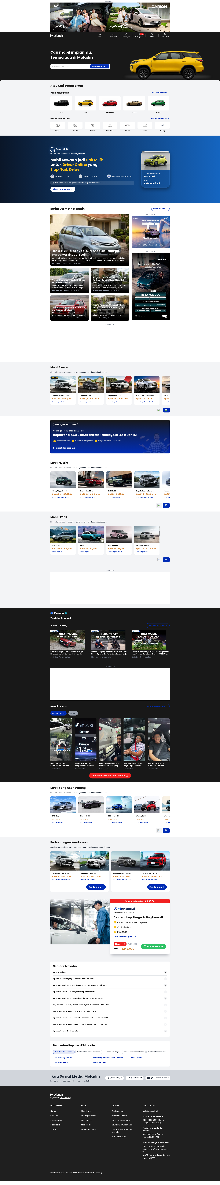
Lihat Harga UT (85, 552)
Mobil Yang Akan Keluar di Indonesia (108, 1058)
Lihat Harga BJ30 (114, 497)
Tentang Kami (118, 1111)
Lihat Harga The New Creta (122, 879)
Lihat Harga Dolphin (115, 552)
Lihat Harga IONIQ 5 (143, 552)
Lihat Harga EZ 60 (86, 822)
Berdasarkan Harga (112, 1052)
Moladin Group (65, 1098)
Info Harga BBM (119, 1136)
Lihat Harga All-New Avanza (62, 402)
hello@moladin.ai (150, 1111)
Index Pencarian (88, 1129)
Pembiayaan (56, 1120)
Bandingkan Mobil (89, 1115)
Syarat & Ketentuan (121, 1120)
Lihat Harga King (57, 822)
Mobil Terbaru (137, 1058)
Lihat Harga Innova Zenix (144, 497)
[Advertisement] (110, 342)
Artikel (53, 1129)
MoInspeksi (55, 1125)
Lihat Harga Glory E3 (115, 822)
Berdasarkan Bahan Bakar (134, 1052)
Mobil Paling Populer (63, 1058)
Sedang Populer (58, 713)
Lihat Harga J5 (57, 552)
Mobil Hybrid (86, 1120)
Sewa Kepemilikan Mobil (122, 1125)
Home (53, 1111)
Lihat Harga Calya (86, 402)
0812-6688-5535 (150, 1120)
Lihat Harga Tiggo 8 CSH (60, 497)
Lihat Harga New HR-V (87, 497)
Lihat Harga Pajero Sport (144, 402)
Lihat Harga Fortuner (115, 402)
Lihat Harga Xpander (88, 879)
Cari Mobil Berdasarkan (64, 1052)
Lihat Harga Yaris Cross (150, 879)
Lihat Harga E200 (142, 822)
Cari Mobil (54, 1115)
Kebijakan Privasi (119, 1115)
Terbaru (73, 713)
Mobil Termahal (99, 1062)
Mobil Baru (86, 1111)
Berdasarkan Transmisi (156, 1052)
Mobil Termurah (61, 1062)
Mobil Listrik (86, 1125)
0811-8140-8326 (150, 1134)
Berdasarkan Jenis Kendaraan (88, 1052)
